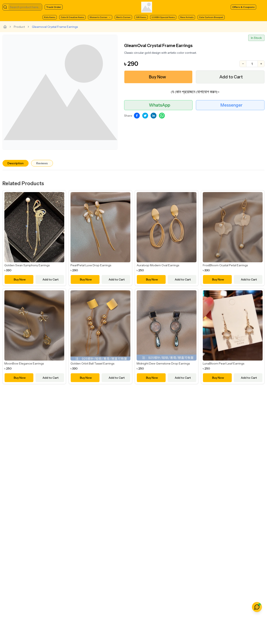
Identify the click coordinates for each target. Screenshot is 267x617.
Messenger (231, 105)
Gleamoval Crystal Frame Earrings (55, 27)
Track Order (53, 7)
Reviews (42, 163)
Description (16, 163)
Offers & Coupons (243, 7)
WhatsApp (159, 105)
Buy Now (157, 76)
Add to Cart (231, 76)
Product (19, 27)
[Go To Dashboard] (5, 26)
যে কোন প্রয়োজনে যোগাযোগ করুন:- (195, 91)
